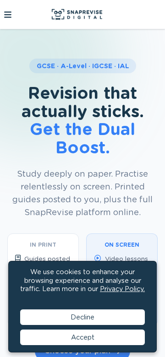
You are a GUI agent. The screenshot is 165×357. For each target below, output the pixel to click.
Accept (82, 337)
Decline (82, 317)
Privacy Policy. (122, 288)
